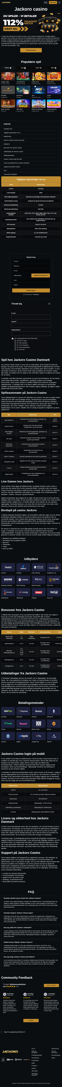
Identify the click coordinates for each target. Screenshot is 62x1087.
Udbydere (7, 144)
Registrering (7, 136)
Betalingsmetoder (9, 155)
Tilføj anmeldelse (51, 985)
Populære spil (8, 129)
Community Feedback (10, 174)
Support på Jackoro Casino (12, 167)
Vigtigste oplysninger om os (12, 132)
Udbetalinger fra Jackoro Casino (13, 151)
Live (22, 67)
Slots (52, 67)
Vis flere (31, 1020)
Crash (37, 67)
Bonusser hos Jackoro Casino (13, 148)
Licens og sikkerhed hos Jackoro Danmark (16, 163)
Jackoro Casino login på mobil (13, 159)
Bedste (7, 67)
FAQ (5, 170)
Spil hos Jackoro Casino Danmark (14, 140)
